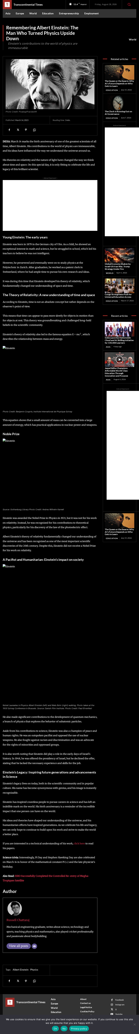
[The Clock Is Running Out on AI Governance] (119, 103)
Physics (34, 969)
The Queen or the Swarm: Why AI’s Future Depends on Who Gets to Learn (119, 83)
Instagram (119, 1004)
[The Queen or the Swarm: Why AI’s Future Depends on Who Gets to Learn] (119, 72)
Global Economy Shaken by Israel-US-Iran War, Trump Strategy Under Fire (118, 266)
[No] (134, 1024)
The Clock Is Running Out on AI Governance (118, 112)
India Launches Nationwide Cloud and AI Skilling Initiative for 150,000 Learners (119, 340)
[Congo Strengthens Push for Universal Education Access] (119, 285)
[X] (17, 129)
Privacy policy (79, 1028)
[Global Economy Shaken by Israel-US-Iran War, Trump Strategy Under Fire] (119, 255)
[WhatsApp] (34, 129)
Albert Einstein (20, 969)
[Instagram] (112, 1004)
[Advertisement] (50, 205)
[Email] (34, 946)
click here (79, 843)
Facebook (119, 1000)
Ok (55, 1028)
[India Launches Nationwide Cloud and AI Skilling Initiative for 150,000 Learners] (119, 329)
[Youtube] (112, 1014)
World (132, 39)
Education (112, 90)
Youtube (119, 1014)
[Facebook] (9, 129)
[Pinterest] (26, 129)
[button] (129, 4)
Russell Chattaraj (18, 920)
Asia (108, 347)
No (64, 1028)
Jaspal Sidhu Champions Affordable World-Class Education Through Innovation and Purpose (116, 372)
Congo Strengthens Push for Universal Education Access (118, 295)
